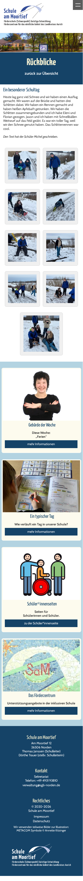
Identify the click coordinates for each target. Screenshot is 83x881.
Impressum (41, 816)
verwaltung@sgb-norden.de (41, 785)
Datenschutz (41, 821)
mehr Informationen (41, 444)
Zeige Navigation (78, 5)
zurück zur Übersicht (41, 73)
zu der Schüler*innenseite (41, 623)
